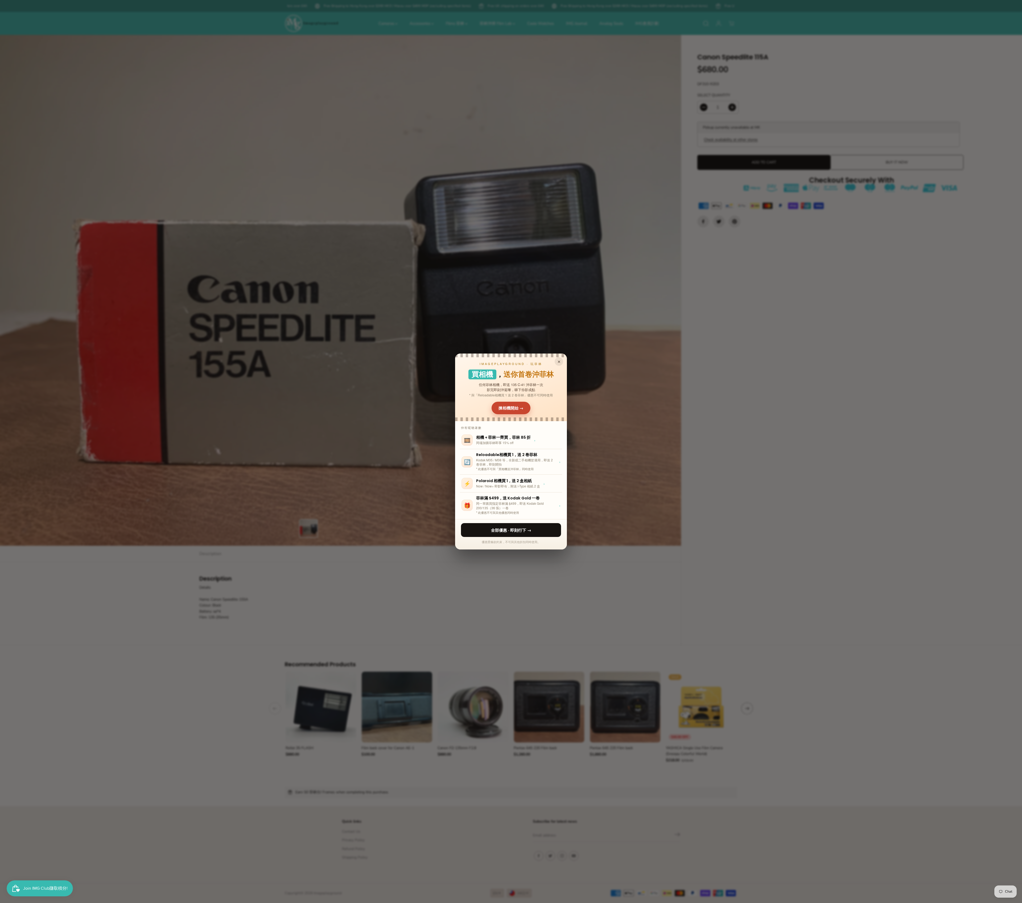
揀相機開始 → (511, 408)
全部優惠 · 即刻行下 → (511, 530)
